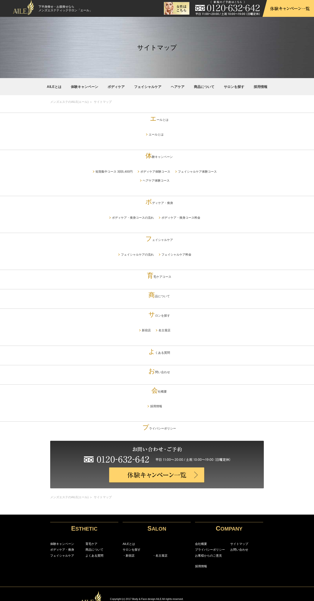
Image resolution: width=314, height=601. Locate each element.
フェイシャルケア (147, 87)
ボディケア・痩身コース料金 (180, 217)
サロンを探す (234, 87)
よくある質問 (159, 352)
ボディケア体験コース (155, 171)
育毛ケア (91, 544)
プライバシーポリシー (159, 428)
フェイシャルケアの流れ (137, 254)
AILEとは (54, 87)
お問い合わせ (159, 372)
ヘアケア (178, 87)
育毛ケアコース (159, 276)
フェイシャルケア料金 (176, 254)
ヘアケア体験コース (156, 180)
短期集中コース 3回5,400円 (114, 171)
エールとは (159, 119)
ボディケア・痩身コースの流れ (133, 217)
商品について (204, 87)
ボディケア (116, 87)
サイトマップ (239, 544)
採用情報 (260, 87)
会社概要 (159, 391)
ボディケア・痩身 (159, 203)
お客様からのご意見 (208, 555)
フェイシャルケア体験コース (197, 171)
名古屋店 (164, 330)
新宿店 (146, 330)
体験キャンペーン (84, 87)
